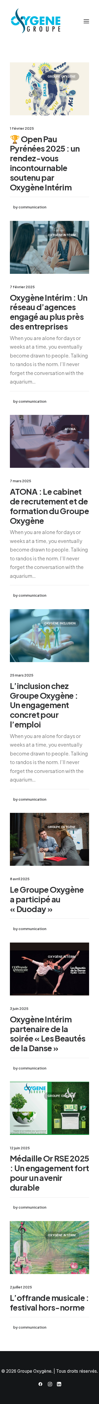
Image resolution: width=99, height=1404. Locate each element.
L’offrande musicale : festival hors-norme (49, 1302)
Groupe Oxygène (62, 76)
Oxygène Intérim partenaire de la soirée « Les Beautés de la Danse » (47, 1033)
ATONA (70, 429)
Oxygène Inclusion (60, 623)
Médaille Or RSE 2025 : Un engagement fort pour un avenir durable (49, 1172)
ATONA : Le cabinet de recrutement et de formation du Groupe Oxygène (49, 505)
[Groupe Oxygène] (49, 21)
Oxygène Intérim (62, 235)
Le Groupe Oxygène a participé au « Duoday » (47, 899)
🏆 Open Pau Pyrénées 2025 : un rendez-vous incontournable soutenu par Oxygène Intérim (45, 163)
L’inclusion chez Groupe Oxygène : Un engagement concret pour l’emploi (44, 705)
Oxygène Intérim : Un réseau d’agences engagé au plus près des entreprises (48, 311)
